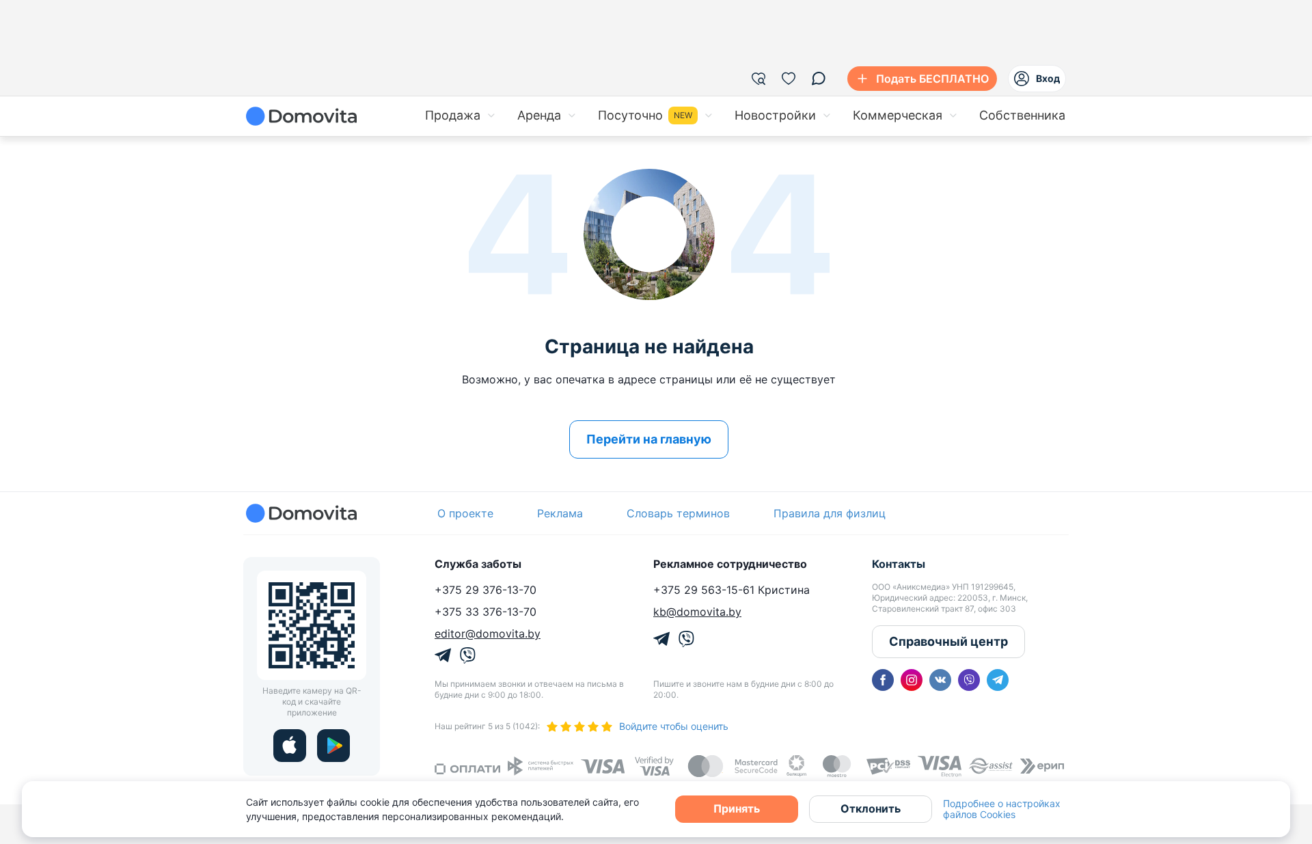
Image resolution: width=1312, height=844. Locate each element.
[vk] (940, 680)
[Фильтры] (758, 78)
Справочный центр (948, 641)
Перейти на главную (648, 439)
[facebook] (883, 680)
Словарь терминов (678, 513)
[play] (333, 745)
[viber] (969, 680)
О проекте (465, 513)
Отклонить (870, 808)
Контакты (898, 564)
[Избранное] (789, 78)
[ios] (289, 745)
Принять (736, 808)
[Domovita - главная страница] (301, 116)
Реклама (560, 513)
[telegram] (998, 680)
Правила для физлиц (830, 513)
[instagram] (911, 680)
